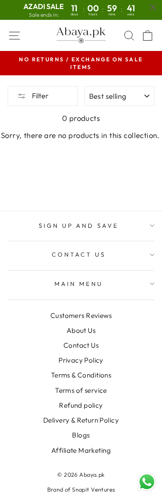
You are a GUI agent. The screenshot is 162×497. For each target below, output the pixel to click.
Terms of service (81, 390)
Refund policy (81, 405)
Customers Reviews (81, 315)
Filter (40, 95)
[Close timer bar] (153, 7)
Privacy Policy (81, 360)
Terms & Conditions (81, 375)
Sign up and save (79, 225)
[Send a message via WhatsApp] (147, 481)
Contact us (79, 254)
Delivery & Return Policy (81, 420)
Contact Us (81, 345)
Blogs (81, 435)
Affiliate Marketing (81, 450)
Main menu (78, 283)
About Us (81, 330)
